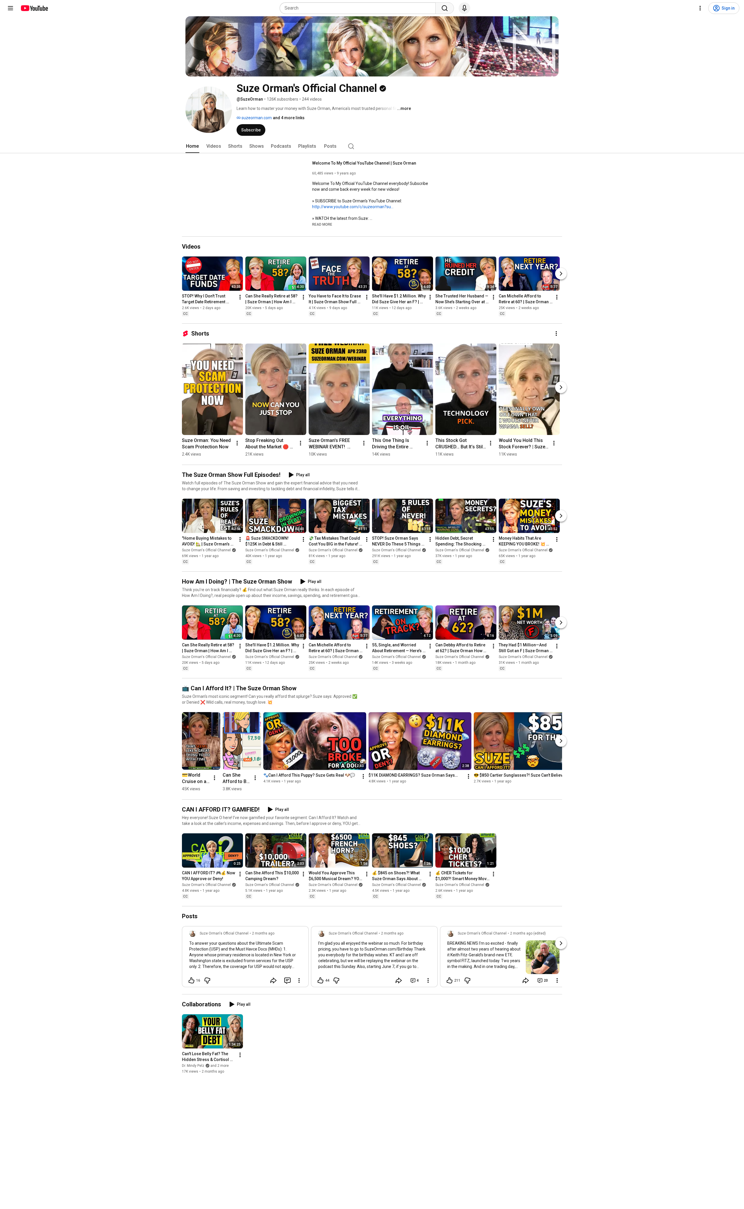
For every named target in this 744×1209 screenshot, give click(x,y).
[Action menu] (299, 980)
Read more (322, 224)
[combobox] (359, 8)
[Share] (273, 980)
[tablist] (372, 146)
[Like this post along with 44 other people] (320, 980)
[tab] (192, 146)
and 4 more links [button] (289, 117)
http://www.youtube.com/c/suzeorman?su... (353, 206)
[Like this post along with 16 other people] (191, 980)
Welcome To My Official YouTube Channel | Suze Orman (364, 163)
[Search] (444, 8)
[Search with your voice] (464, 8)
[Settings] (700, 8)
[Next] (561, 273)
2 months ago (263, 933)
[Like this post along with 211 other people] (449, 980)
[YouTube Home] (34, 8)
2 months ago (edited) (528, 933)
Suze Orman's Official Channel (206, 550)
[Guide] (10, 8)
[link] (245, 958)
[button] (322, 224)
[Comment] (287, 980)
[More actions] (240, 297)
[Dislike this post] (207, 980)
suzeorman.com (256, 117)
